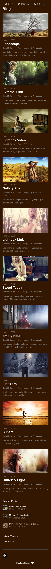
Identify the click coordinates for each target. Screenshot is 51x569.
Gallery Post (12, 188)
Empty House (13, 336)
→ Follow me (8, 541)
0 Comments (36, 48)
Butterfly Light (14, 480)
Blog (19, 48)
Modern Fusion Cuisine (19, 515)
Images (26, 48)
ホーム (10, 4)
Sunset (8, 432)
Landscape (11, 44)
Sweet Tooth (12, 287)
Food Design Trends (18, 506)
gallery (34, 192)
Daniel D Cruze (9, 48)
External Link (13, 92)
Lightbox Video (14, 140)
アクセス (40, 4)
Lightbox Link (13, 239)
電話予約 (24, 4)
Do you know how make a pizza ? (24, 524)
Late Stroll (10, 384)
